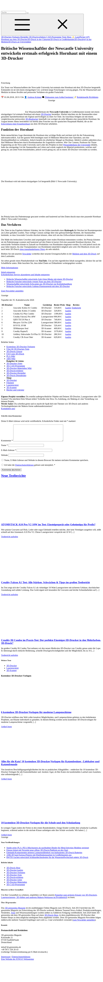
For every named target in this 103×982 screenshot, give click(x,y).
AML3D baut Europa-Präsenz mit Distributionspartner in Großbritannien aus (38, 855)
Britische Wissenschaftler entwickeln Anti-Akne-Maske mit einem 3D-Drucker (39, 279)
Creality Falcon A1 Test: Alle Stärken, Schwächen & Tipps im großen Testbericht (45, 582)
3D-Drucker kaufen (14, 870)
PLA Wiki (10, 356)
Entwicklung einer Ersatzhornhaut (15, 124)
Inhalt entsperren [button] (8, 272)
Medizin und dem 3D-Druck (84, 254)
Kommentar (7, 440)
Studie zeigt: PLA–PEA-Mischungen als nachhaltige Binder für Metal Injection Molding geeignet (47, 848)
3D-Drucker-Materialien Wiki (19, 368)
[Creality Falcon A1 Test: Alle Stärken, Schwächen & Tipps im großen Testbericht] (28, 577)
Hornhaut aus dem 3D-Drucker (14, 39)
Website (4, 455)
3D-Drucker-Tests (14, 875)
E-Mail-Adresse (8, 450)
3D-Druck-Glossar (14, 351)
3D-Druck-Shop (13, 868)
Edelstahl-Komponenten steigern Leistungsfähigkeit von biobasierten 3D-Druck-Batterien (44, 852)
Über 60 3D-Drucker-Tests (17, 349)
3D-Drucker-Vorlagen (10, 37)
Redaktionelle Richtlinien (87, 97)
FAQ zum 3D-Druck (15, 354)
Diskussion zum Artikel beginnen (59, 97)
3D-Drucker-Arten (14, 363)
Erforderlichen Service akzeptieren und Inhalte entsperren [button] (25, 274)
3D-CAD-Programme (15, 366)
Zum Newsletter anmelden (12, 291)
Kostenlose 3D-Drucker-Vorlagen (20, 347)
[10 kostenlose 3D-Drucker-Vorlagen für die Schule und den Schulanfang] (28, 817)
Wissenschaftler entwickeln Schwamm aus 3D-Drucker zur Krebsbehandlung (39, 284)
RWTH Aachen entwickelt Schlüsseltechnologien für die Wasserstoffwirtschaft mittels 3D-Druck (47, 857)
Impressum (5, 957)
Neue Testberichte (13, 475)
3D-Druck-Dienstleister (16, 375)
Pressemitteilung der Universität (76, 145)
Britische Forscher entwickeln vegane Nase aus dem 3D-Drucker (33, 281)
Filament (10, 383)
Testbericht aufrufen (9, 536)
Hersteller (24, 37)
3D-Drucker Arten (14, 880)
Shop (69, 37)
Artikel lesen (6, 726)
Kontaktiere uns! (8, 408)
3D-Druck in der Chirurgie (38, 39)
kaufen (68, 308)
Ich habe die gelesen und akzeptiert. (29, 465)
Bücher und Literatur (15, 390)
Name (4, 445)
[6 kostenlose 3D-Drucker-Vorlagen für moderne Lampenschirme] (28, 707)
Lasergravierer (12, 385)
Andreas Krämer (34, 97)
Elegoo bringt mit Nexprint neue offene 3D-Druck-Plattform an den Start (37, 850)
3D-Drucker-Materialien (16, 882)
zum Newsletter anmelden (84, 920)
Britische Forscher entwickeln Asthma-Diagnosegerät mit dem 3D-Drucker (38, 286)
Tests (64, 37)
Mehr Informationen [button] (9, 268)
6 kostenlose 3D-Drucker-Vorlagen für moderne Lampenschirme (36, 712)
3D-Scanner (11, 387)
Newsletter (26, 254)
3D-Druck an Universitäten (19, 42)
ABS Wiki (10, 359)
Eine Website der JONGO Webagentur (17, 959)
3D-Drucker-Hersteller (16, 373)
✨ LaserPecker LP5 (81, 37)
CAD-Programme (54, 37)
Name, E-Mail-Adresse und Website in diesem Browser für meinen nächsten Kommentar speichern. (46, 460)
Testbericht (76, 308)
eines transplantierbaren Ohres (32, 249)
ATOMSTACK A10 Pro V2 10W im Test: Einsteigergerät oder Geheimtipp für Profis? (48, 524)
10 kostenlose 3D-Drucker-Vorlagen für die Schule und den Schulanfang (40, 822)
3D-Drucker (46, 114)
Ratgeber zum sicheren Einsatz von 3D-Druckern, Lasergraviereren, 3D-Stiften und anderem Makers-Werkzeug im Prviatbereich (49, 896)
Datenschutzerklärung (24, 465)
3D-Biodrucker (31, 119)
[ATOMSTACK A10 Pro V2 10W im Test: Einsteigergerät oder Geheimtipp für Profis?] (28, 519)
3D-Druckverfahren (37, 37)
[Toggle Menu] (42, 25)
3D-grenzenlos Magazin (15, 908)
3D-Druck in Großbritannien (62, 39)
